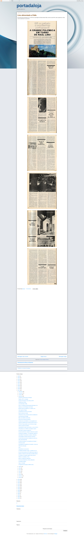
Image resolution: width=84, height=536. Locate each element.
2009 (19, 490)
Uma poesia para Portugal (23, 416)
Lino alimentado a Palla (23, 403)
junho (20, 469)
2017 (19, 390)
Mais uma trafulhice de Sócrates (24, 417)
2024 (19, 379)
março (20, 474)
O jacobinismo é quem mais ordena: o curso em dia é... (29, 427)
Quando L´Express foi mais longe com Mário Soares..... (29, 453)
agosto (20, 466)
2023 (19, 380)
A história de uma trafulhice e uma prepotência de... (28, 420)
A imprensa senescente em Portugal (25, 397)
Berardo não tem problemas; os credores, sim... (27, 408)
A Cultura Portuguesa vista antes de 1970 (26, 400)
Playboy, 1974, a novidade (23, 399)
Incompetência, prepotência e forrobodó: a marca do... (28, 444)
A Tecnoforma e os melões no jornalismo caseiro (27, 428)
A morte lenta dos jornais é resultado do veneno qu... (28, 438)
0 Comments (28, 288)
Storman (45, 533)
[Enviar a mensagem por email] (33, 288)
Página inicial (43, 356)
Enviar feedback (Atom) (44, 359)
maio (20, 471)
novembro (21, 393)
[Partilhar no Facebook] (36, 288)
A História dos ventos (22, 402)
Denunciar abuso (20, 506)
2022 (19, 382)
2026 (19, 376)
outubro (20, 394)
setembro (20, 396)
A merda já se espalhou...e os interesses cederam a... (28, 433)
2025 (19, 377)
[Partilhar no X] (35, 288)
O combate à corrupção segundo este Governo (27, 455)
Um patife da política (22, 461)
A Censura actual (22, 442)
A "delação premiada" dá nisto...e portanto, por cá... (28, 450)
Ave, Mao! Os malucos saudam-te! (25, 430)
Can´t (20, 447)
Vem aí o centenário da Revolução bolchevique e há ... (28, 405)
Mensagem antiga (62, 356)
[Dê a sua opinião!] (34, 288)
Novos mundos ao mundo (23, 413)
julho (20, 468)
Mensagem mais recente (23, 356)
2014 (19, 482)
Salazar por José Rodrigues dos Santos (26, 406)
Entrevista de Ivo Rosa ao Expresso (25, 362)
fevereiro (20, 475)
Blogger (56, 533)
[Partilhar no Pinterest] (37, 288)
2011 (19, 487)
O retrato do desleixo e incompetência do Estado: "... (28, 441)
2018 (19, 388)
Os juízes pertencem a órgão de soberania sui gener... (28, 431)
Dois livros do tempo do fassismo (25, 419)
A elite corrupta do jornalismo (24, 425)
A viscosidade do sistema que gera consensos (27, 436)
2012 (19, 485)
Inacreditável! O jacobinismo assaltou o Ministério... (28, 434)
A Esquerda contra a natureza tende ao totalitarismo (28, 414)
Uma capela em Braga (23, 410)
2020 (19, 385)
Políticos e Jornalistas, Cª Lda (24, 456)
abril (20, 472)
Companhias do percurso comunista (25, 411)
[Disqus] (42, 307)
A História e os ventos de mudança (24, 368)
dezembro (21, 391)
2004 (19, 496)
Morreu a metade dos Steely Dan (25, 458)
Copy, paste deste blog (23, 439)
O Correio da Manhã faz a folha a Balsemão (27, 459)
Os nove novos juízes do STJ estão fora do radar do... (28, 452)
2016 (19, 479)
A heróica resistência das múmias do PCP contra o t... (28, 422)
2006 (19, 493)
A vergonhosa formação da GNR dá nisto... (26, 464)
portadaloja (29, 5)
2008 (19, 491)
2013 (19, 484)
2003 (19, 498)
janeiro (20, 477)
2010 (19, 488)
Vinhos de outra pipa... (23, 445)
